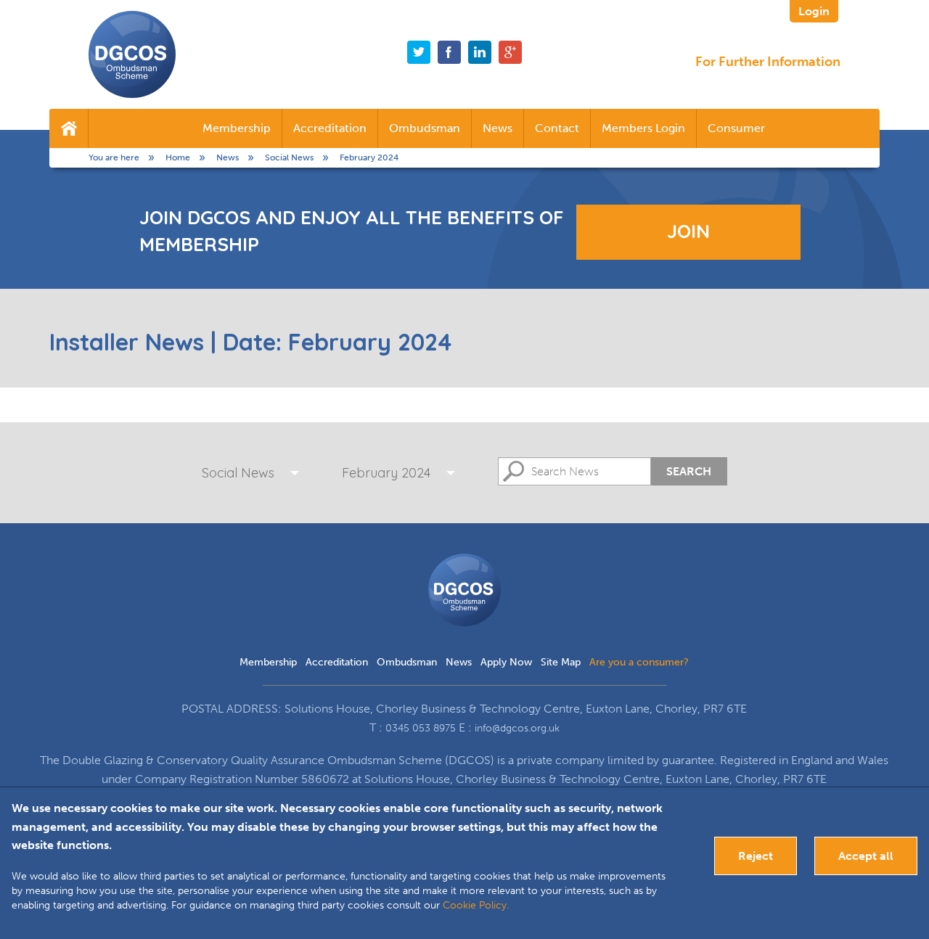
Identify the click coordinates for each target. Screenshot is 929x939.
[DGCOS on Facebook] (449, 52)
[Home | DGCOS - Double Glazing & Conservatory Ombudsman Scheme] (132, 54)
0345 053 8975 (420, 728)
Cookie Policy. (476, 905)
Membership (236, 128)
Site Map (561, 662)
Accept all (865, 856)
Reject (755, 856)
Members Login (643, 128)
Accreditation (330, 128)
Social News (238, 472)
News (497, 128)
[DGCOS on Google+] (510, 52)
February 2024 (386, 472)
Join (688, 231)
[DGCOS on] (479, 52)
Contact (557, 128)
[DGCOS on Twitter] (418, 52)
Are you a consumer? (639, 662)
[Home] (68, 128)
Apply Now (506, 662)
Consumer (736, 128)
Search (688, 471)
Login (814, 11)
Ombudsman (424, 128)
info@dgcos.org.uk (517, 728)
